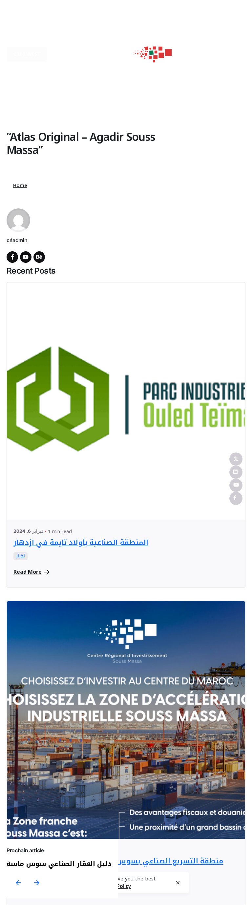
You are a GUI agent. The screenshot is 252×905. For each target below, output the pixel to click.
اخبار (20, 556)
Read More (27, 572)
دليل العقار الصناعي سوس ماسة (59, 863)
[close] (178, 883)
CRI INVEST (27, 54)
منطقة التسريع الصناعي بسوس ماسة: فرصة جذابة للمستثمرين (118, 861)
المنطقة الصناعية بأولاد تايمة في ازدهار (80, 542)
